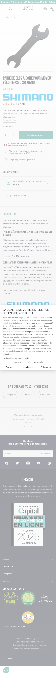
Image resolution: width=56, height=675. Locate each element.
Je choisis (28, 367)
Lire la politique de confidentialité (16, 358)
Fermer (9, 367)
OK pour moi (46, 367)
